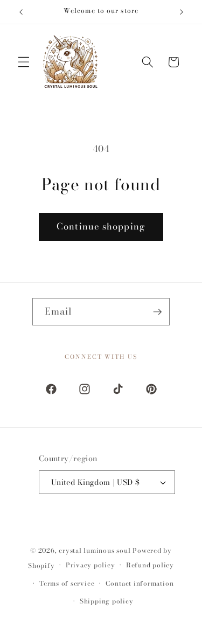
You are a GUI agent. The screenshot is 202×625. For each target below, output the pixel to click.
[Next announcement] (181, 12)
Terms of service (66, 583)
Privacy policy (90, 565)
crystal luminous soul (94, 550)
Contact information (140, 583)
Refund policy (150, 565)
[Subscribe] (157, 312)
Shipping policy (107, 601)
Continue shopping (101, 226)
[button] (24, 62)
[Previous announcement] (21, 12)
